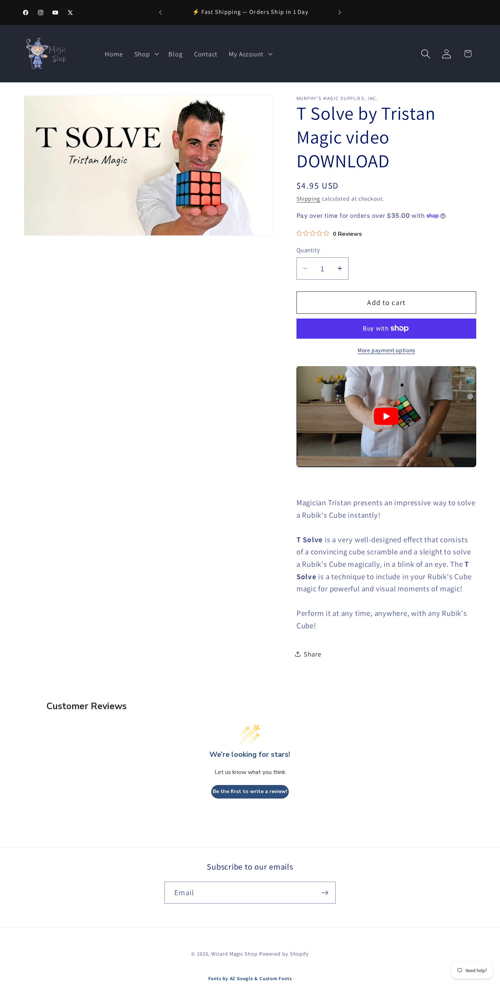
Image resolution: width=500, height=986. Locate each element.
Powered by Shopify (284, 953)
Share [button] (312, 654)
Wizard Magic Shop (234, 953)
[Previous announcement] (160, 12)
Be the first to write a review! (250, 791)
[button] (145, 54)
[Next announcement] (340, 12)
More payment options (386, 349)
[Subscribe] (324, 893)
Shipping (308, 198)
